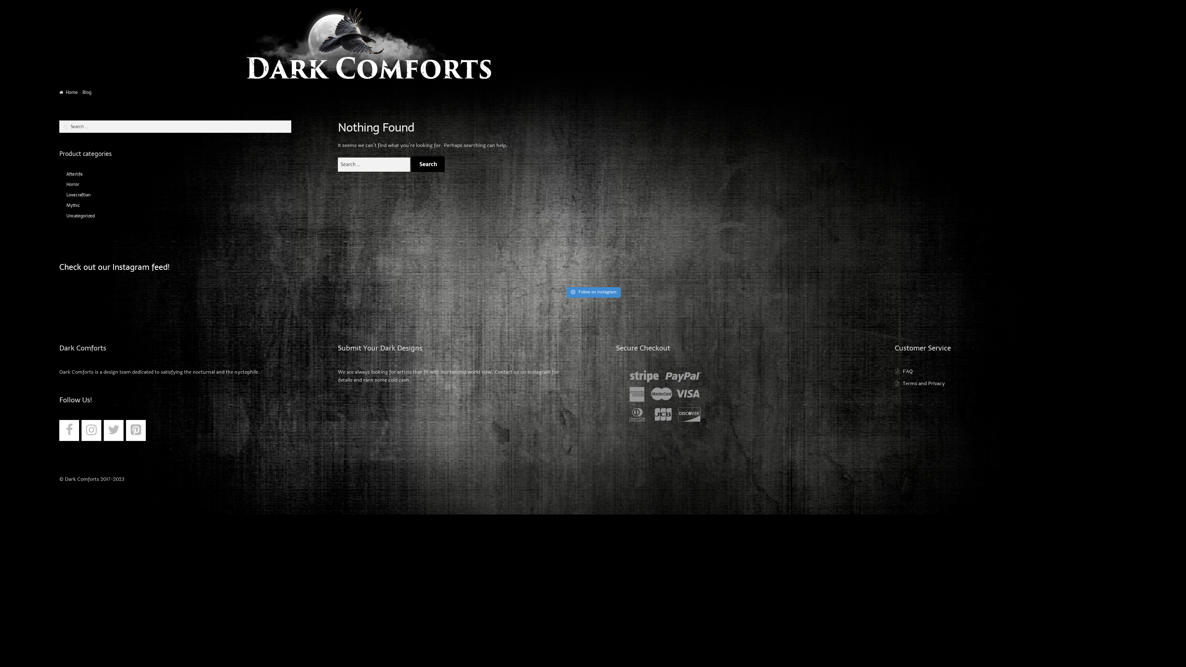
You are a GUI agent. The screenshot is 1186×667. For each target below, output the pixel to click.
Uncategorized (80, 215)
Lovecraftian (78, 194)
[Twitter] (114, 430)
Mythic (73, 205)
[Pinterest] (136, 430)
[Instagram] (91, 430)
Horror (72, 184)
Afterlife (74, 174)
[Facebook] (69, 430)
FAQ (908, 371)
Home (72, 92)
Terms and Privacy (924, 383)
